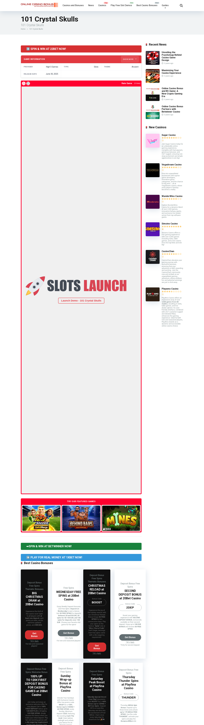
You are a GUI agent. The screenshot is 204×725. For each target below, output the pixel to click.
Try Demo (41, 518)
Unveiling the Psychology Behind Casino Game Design (172, 56)
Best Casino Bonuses (146, 5)
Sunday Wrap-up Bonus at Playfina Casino (66, 683)
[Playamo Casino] (153, 300)
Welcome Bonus (39, 672)
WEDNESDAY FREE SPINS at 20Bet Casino (68, 595)
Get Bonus (34, 635)
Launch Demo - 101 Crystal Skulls (81, 300)
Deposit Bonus (34, 582)
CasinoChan (168, 251)
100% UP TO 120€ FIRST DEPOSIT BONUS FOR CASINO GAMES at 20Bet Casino (36, 686)
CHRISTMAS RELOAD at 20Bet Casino (97, 589)
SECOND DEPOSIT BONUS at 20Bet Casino (130, 594)
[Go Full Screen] (28, 83)
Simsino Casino (170, 223)
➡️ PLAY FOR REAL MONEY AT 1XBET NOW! (54, 557)
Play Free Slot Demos (121, 5)
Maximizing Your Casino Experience (171, 71)
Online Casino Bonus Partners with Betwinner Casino (172, 109)
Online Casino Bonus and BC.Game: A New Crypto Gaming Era (172, 92)
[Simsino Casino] (153, 235)
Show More (128, 59)
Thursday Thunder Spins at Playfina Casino (128, 682)
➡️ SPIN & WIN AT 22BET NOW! (46, 49)
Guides (165, 5)
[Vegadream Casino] (153, 176)
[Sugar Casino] (153, 147)
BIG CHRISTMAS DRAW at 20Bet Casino (34, 598)
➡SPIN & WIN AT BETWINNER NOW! (49, 546)
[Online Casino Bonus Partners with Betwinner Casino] (153, 118)
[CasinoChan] (153, 263)
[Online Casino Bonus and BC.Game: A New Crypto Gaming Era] (153, 100)
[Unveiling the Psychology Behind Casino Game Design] (153, 64)
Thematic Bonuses (34, 589)
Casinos (102, 5)
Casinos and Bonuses (73, 5)
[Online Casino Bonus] (39, 4)
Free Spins (34, 585)
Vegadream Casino (172, 164)
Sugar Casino (169, 135)
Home (23, 29)
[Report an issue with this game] (24, 83)
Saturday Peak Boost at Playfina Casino (97, 684)
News (91, 5)
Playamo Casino (170, 288)
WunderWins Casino (172, 196)
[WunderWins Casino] (153, 208)
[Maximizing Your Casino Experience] (153, 82)
